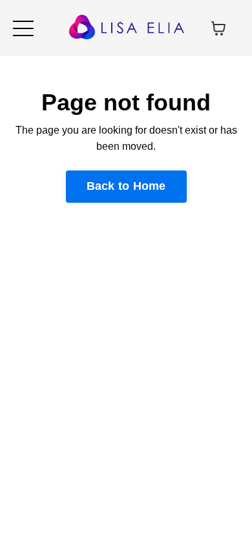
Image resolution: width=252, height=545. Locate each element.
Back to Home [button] (126, 186)
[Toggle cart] (218, 28)
